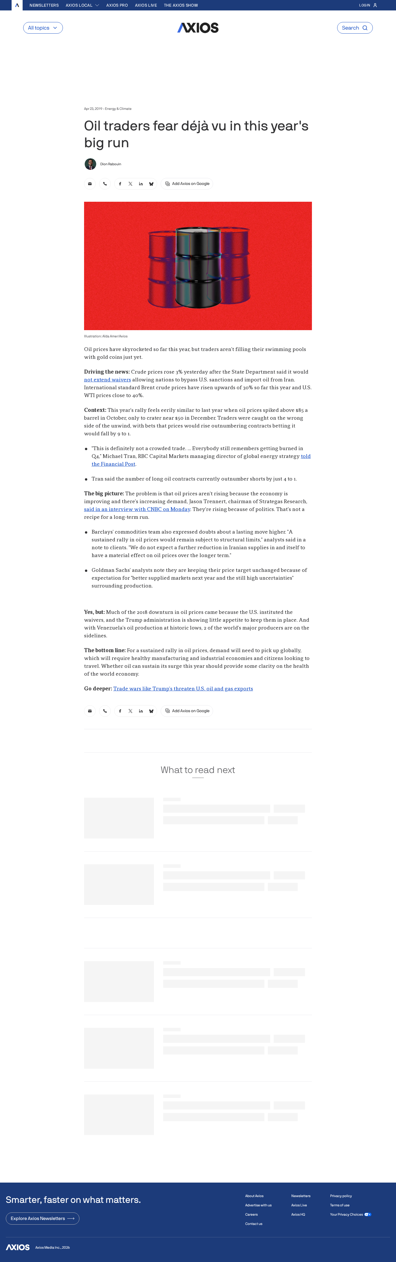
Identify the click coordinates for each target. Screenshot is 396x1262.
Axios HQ (298, 1214)
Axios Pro (117, 5)
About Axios (254, 1196)
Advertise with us (258, 1205)
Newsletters (44, 5)
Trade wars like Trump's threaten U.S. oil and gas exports (183, 689)
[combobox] (82, 5)
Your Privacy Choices (346, 1214)
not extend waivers (107, 380)
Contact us (253, 1223)
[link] (90, 183)
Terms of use (340, 1205)
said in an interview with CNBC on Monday (137, 509)
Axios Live (146, 5)
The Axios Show (181, 5)
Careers (251, 1214)
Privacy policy (341, 1196)
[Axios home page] (17, 5)
